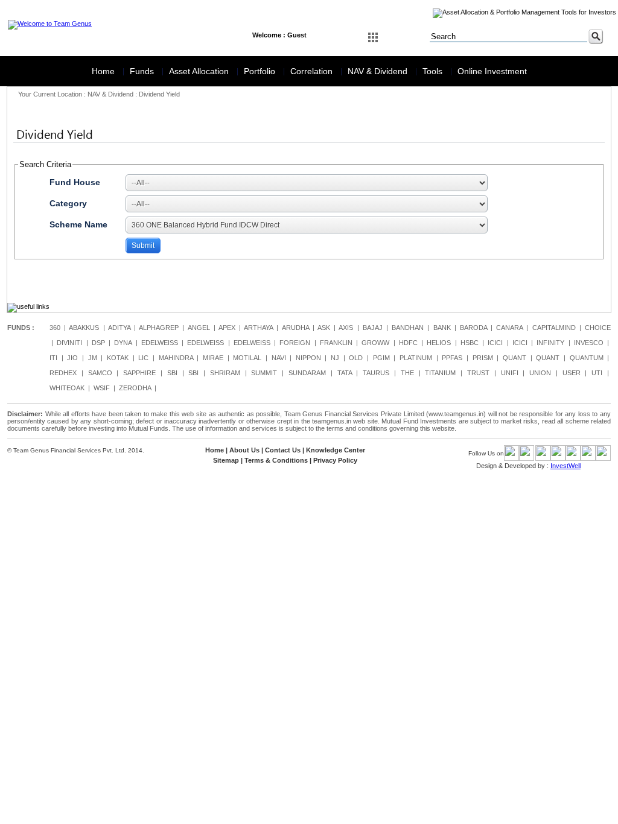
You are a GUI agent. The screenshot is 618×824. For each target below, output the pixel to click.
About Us (244, 450)
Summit (264, 372)
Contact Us (283, 450)
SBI (172, 372)
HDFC (408, 342)
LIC (143, 357)
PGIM (381, 357)
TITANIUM (440, 372)
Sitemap (226, 460)
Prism (483, 357)
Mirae (213, 357)
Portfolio (261, 71)
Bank (442, 327)
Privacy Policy (335, 460)
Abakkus (84, 327)
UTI (596, 372)
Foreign (294, 342)
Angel (199, 327)
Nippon (308, 357)
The (407, 372)
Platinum (416, 357)
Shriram (225, 372)
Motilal (247, 357)
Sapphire (139, 372)
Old (356, 357)
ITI (53, 357)
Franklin (336, 342)
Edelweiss (159, 342)
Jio (72, 357)
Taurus (376, 372)
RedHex (63, 372)
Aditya (119, 327)
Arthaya (258, 327)
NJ (335, 357)
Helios (439, 342)
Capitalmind (554, 327)
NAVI (279, 357)
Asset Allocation (200, 71)
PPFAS (452, 357)
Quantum (587, 357)
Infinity (550, 342)
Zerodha (135, 387)
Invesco (589, 342)
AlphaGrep (159, 327)
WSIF (102, 387)
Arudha (295, 327)
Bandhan (408, 327)
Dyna (123, 342)
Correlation (312, 71)
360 (54, 327)
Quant (514, 357)
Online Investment (492, 71)
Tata (344, 372)
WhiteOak (66, 387)
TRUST (478, 372)
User (571, 372)
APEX (226, 327)
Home (104, 71)
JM (92, 357)
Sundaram (307, 372)
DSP (98, 342)
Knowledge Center (335, 450)
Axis (346, 327)
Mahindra (176, 357)
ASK (323, 327)
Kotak (118, 357)
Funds (143, 71)
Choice (598, 327)
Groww (375, 342)
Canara (509, 327)
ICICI (495, 342)
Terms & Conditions (276, 460)
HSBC (469, 342)
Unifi (509, 372)
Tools (433, 71)
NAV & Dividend (379, 71)
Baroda (473, 327)
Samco (100, 372)
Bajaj (373, 327)
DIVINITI (69, 342)
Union (540, 372)
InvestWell (565, 465)
